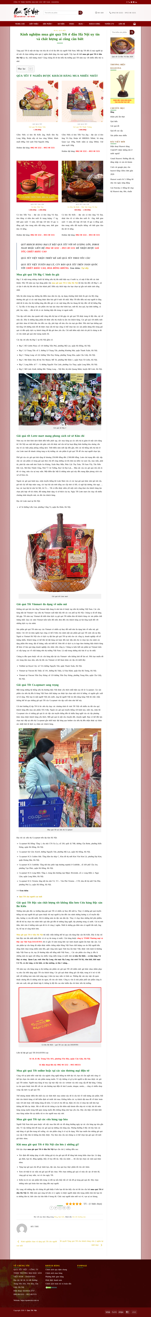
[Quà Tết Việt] (27, 12)
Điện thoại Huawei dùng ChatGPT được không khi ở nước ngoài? (121, 149)
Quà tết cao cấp (116, 131)
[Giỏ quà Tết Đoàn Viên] (37, 101)
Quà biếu (62, 30)
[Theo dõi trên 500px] (136, 2)
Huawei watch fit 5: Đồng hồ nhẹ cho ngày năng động (121, 181)
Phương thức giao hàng (54, 1277)
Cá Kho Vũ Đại (123, 57)
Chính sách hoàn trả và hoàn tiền (58, 1284)
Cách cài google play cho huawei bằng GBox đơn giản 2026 (121, 170)
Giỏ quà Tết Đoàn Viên (37, 127)
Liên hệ (122, 24)
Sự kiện (61, 24)
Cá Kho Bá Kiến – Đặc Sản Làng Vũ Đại (82, 207)
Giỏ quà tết (114, 126)
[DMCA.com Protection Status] (51, 1287)
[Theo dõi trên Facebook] (127, 2)
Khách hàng (94, 24)
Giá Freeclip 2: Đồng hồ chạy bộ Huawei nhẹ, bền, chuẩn (122, 189)
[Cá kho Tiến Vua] (37, 181)
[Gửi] (81, 13)
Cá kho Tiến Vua (37, 207)
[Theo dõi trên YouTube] (133, 2)
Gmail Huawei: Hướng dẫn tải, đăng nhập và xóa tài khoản (122, 160)
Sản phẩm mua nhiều (118, 135)
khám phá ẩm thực (117, 117)
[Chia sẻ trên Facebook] (51, 1208)
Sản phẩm (47, 24)
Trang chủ (20, 24)
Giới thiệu (33, 24)
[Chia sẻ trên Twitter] (56, 1208)
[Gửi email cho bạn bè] (60, 1208)
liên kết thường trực (79, 1217)
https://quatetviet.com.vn (30, 1300)
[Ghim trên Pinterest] (64, 1208)
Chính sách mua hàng (53, 1273)
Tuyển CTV (109, 24)
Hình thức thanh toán (53, 1280)
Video (71, 24)
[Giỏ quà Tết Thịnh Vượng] (82, 101)
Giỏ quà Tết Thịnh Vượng (82, 127)
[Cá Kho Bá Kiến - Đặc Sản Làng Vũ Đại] (82, 181)
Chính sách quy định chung (56, 1270)
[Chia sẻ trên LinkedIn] (68, 1208)
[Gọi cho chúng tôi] (129, 2)
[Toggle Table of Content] (29, 69)
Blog (81, 24)
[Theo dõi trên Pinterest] (131, 2)
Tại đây (85, 268)
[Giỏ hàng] (134, 23)
